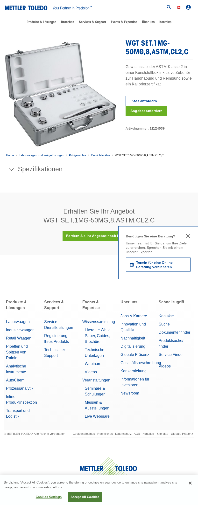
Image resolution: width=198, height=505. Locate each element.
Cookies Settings (84, 434)
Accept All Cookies (85, 497)
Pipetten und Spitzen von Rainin (17, 352)
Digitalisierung (132, 346)
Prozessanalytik (19, 388)
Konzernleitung (133, 371)
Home (10, 155)
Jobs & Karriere (133, 316)
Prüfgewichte (77, 155)
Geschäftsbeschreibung (140, 363)
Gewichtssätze (100, 155)
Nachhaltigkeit (132, 338)
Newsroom (129, 393)
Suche (164, 324)
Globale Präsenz (134, 355)
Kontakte (165, 22)
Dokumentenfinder (174, 332)
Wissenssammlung (98, 322)
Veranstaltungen (96, 380)
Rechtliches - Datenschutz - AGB (118, 434)
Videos (91, 372)
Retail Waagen (18, 338)
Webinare (93, 364)
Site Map (162, 434)
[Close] (190, 483)
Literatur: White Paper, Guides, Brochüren (98, 336)
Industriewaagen (20, 330)
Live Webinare (97, 416)
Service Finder (171, 355)
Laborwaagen (18, 322)
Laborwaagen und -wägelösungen (41, 155)
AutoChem (15, 380)
